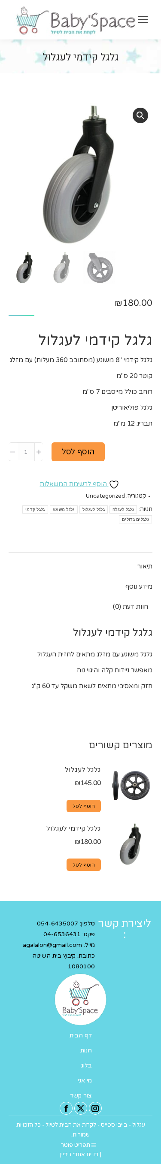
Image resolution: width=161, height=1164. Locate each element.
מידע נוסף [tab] (138, 586)
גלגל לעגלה (123, 509)
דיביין (66, 1154)
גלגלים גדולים (135, 519)
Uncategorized (105, 496)
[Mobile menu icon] (143, 20)
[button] (140, 115)
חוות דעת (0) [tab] (130, 607)
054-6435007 (57, 923)
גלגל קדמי (35, 509)
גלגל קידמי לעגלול (73, 828)
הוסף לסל (78, 452)
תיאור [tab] (144, 566)
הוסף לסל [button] (84, 806)
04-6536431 (62, 934)
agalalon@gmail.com (52, 945)
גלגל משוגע (64, 509)
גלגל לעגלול (93, 509)
